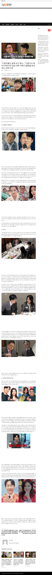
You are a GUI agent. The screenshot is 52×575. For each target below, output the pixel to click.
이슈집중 (5, 70)
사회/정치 (7, 24)
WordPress (18, 573)
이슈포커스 (10, 573)
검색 (39, 28)
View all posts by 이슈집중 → (14, 543)
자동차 (21, 24)
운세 (24, 24)
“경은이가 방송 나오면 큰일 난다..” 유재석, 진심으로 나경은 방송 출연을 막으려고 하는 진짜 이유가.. (30, 562)
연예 (3, 24)
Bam (22, 573)
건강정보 (12, 24)
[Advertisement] (26, 15)
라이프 (17, 24)
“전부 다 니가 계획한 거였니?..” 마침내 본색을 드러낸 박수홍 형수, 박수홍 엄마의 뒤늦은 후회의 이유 (18, 562)
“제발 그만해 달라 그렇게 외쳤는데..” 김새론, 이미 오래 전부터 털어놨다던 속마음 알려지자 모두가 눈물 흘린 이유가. (6, 562)
